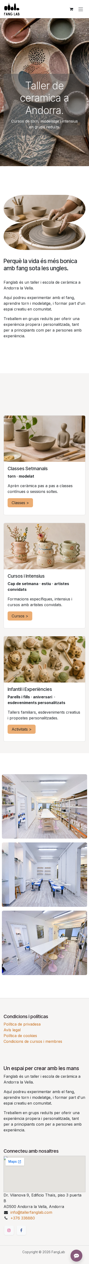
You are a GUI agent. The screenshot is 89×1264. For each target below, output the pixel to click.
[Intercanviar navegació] (80, 9)
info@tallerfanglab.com (31, 1212)
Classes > (20, 502)
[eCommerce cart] (71, 9)
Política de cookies (20, 1035)
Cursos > (20, 616)
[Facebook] (21, 1230)
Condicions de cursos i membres (33, 1041)
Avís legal (12, 1029)
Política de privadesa (22, 1024)
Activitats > (22, 729)
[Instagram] (9, 1230)
